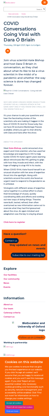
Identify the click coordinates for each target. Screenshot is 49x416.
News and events (13, 14)
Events (24, 14)
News (6, 283)
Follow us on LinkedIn (31, 337)
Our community (12, 279)
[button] (44, 2)
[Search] (44, 9)
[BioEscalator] (9, 2)
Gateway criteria (12, 313)
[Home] (5, 14)
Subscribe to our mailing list (28, 255)
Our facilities (10, 275)
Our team (8, 308)
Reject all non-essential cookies (19, 407)
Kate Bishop (15, 148)
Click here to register (14, 222)
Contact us (11, 240)
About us (8, 304)
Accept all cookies (13, 403)
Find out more (12, 411)
